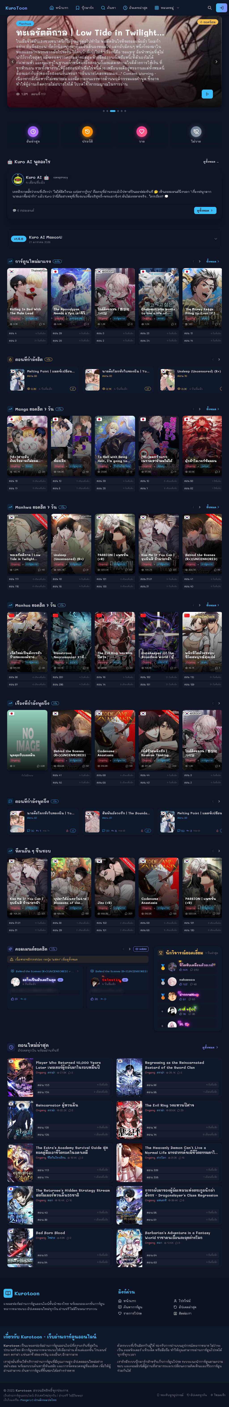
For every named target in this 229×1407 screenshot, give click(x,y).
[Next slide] (216, 61)
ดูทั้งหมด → (211, 161)
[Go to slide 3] (111, 111)
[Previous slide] (12, 61)
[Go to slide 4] (114, 111)
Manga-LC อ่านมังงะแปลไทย (38, 1400)
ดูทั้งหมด (203, 210)
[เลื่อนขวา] (199, 261)
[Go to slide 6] (123, 111)
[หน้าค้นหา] (209, 7)
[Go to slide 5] (118, 111)
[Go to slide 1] (104, 111)
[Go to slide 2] (107, 111)
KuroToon (16, 8)
